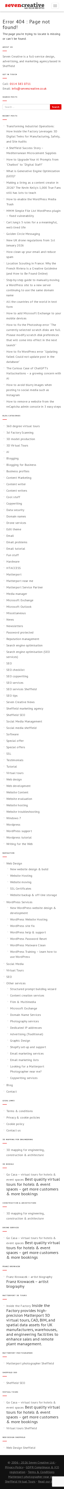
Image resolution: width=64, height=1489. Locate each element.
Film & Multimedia (23, 1002)
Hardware (12, 561)
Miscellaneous (16, 613)
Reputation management (22, 639)
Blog (9, 1085)
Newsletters (14, 626)
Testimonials (15, 760)
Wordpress (13, 824)
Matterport (14, 574)
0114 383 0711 (20, 84)
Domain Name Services (25, 1015)
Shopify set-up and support (28, 1047)
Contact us (13, 1130)
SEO (9, 663)
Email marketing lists (24, 1060)
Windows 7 (13, 818)
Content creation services (27, 995)
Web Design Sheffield (20, 1448)
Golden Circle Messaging (23, 234)
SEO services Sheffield (21, 689)
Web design (14, 779)
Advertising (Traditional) (26, 1034)
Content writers (16, 490)
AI (7, 452)
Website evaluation (19, 799)
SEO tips (12, 695)
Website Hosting (21, 876)
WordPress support (19, 831)
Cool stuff (13, 497)
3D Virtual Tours (17, 445)
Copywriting (14, 503)
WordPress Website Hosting (29, 919)
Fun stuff (12, 555)
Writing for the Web (19, 844)
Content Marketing (18, 478)
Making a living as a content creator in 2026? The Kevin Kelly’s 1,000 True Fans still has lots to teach (33, 188)
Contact (11, 1091)
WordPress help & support (28, 932)
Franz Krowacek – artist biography (29, 1277)
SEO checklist (15, 670)
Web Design (14, 863)
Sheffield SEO (15, 715)
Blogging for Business (21, 465)
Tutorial (11, 766)
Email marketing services (27, 1053)
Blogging (12, 458)
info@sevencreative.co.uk (29, 88)
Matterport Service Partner (24, 587)
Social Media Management (24, 721)
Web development (18, 786)
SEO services (15, 683)
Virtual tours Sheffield (21, 1428)
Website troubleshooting (23, 812)
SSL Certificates (20, 888)
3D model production (20, 439)
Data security (15, 510)
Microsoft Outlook (18, 607)
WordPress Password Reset (28, 939)
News (10, 619)
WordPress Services (19, 902)
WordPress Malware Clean (28, 945)
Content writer (16, 484)
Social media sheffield (21, 728)
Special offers (15, 747)
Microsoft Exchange (19, 600)
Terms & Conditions (41, 1472)
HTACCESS (13, 568)
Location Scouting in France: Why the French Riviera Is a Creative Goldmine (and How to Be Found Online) (31, 268)
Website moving (20, 882)
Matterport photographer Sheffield (30, 1363)
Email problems (16, 542)
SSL (8, 754)
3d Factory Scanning (20, 432)
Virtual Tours (15, 970)
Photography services (24, 1021)
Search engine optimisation (24, 645)
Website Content (17, 792)
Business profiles (17, 471)
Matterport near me (19, 581)
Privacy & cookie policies (23, 1117)
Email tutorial (15, 549)
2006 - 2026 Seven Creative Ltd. (33, 1462)
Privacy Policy (14, 1467)
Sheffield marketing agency (24, 708)
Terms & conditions (19, 1111)
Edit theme (13, 529)
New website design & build (29, 869)
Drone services (16, 523)
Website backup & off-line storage (33, 895)
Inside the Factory (18, 1306)
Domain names (16, 516)
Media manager (16, 594)
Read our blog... (48, 1481)
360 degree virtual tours (23, 426)
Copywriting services (24, 1078)
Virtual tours (15, 773)
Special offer (15, 741)
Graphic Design (20, 1041)
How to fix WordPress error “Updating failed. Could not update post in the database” (32, 357)
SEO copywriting (17, 676)
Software (12, 734)
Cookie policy (15, 1124)
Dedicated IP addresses (26, 1028)
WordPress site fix (22, 926)
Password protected (19, 632)
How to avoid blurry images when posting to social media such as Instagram (29, 390)
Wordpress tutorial (19, 837)
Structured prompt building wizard (33, 989)
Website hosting (17, 805)
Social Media (15, 964)
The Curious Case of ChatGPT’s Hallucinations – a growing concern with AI (33, 373)
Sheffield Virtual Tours (20, 1481)
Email (10, 536)
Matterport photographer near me (31, 1477)
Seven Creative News (20, 702)
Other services (16, 983)
